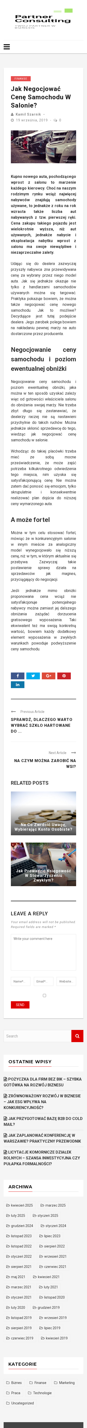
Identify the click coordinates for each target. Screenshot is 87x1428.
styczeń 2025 (48, 1216)
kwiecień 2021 (49, 1277)
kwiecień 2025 (22, 1205)
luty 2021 (51, 1287)
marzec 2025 (55, 1205)
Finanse (20, 78)
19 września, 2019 (32, 120)
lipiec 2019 (52, 1328)
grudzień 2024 (22, 1226)
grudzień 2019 (49, 1308)
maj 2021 (18, 1277)
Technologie (42, 1393)
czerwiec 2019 (22, 1338)
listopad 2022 (21, 1246)
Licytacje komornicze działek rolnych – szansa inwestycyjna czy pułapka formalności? (42, 1158)
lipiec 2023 (52, 1236)
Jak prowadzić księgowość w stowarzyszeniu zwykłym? (43, 875)
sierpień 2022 (54, 1246)
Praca (15, 1393)
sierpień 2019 (21, 1328)
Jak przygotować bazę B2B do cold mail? (43, 1121)
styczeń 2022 (21, 1256)
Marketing (67, 1383)
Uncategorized (22, 1403)
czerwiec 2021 (55, 1267)
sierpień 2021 (21, 1267)
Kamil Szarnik (28, 114)
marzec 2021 (21, 1287)
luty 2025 (18, 1216)
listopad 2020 (54, 1297)
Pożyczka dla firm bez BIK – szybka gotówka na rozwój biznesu (43, 1082)
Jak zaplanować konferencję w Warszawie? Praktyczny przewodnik (42, 1138)
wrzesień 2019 (55, 1318)
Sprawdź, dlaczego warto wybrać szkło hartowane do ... (41, 725)
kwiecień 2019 (57, 1338)
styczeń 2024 (56, 1226)
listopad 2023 (21, 1236)
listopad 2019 (21, 1318)
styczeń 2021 (21, 1297)
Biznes (16, 1383)
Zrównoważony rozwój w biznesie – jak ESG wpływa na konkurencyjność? (42, 1102)
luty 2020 (18, 1308)
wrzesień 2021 (55, 1256)
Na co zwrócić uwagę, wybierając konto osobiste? (43, 827)
